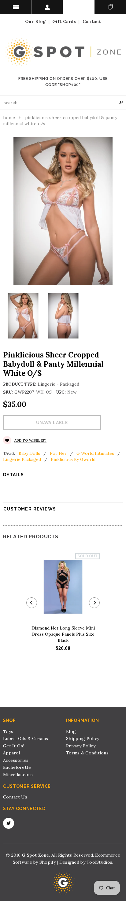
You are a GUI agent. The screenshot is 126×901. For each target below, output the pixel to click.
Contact (92, 21)
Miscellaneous (18, 774)
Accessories (15, 760)
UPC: (61, 392)
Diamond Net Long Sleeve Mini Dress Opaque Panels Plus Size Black (63, 634)
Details (13, 474)
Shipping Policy (82, 738)
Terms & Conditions (87, 753)
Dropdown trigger (47, 7)
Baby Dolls (29, 453)
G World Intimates (95, 453)
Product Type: (19, 384)
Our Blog (35, 21)
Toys (8, 731)
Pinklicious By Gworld (73, 459)
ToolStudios (99, 862)
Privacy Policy (80, 746)
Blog (71, 731)
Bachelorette (17, 767)
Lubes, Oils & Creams (25, 738)
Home (9, 117)
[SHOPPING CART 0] (110, 7)
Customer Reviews (29, 509)
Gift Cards (64, 21)
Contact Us (15, 797)
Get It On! (13, 746)
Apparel (11, 753)
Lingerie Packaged (22, 459)
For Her (58, 453)
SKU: (8, 392)
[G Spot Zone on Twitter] (8, 823)
